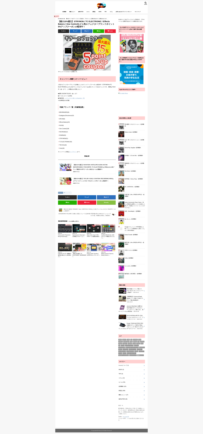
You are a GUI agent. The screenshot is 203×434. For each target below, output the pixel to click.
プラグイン (141, 351)
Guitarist (120, 341)
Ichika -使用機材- (129, 258)
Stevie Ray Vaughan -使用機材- (133, 147)
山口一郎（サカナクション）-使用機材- (134, 140)
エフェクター (68, 192)
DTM (140, 339)
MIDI (131, 341)
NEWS (100, 11)
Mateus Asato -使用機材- (131, 132)
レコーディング (133, 355)
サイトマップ (138, 11)
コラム (111, 11)
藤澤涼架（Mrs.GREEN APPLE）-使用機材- (134, 243)
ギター (120, 349)
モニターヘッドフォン (123, 355)
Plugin (120, 343)
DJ (131, 339)
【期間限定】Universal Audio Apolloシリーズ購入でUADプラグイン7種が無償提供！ (135, 299)
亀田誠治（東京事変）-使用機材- (133, 273)
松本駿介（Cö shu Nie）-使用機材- (134, 155)
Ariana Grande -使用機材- (131, 234)
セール (88, 11)
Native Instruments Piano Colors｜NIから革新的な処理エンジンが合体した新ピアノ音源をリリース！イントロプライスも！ (135, 205)
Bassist (124, 339)
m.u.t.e (100, 430)
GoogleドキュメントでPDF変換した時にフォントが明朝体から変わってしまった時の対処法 (135, 228)
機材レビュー (72, 11)
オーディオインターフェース (132, 347)
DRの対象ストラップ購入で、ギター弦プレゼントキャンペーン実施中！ (135, 290)
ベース (120, 353)
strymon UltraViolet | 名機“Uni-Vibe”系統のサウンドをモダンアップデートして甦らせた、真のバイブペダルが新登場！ (131, 308)
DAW (128, 339)
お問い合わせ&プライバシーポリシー (124, 11)
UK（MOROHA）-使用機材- (132, 186)
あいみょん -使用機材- (130, 219)
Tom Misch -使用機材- (130, 171)
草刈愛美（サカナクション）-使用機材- (134, 125)
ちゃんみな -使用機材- (130, 266)
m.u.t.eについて (124, 365)
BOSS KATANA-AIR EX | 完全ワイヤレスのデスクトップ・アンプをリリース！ (135, 317)
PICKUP (142, 341)
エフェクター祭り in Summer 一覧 (75, 98)
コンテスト (125, 349)
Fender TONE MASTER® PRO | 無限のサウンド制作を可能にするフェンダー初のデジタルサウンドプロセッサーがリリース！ (131, 326)
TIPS (106, 11)
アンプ (122, 345)
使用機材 (64, 11)
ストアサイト (73, 151)
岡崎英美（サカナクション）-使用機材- (134, 164)
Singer (138, 343)
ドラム (136, 351)
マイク (124, 353)
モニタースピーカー (131, 353)
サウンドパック (132, 349)
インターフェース (129, 345)
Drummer (135, 339)
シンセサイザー (130, 351)
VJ (119, 345)
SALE (134, 343)
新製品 (94, 11)
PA (138, 341)
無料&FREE (80, 11)
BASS (120, 339)
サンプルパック (122, 351)
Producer (125, 343)
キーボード (142, 347)
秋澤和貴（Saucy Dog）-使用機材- (134, 179)
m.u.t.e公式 (126, 416)
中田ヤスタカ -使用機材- (131, 250)
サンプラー (139, 349)
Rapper (129, 343)
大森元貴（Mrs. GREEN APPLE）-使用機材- (134, 195)
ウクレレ (136, 345)
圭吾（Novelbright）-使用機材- (133, 211)
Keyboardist (126, 341)
